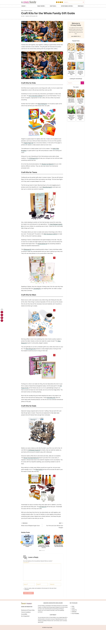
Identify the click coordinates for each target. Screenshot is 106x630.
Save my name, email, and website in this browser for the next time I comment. (40, 589)
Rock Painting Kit (42, 103)
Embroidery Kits (51, 397)
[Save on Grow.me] (2, 323)
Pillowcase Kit (27, 249)
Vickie (23, 16)
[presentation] (27, 539)
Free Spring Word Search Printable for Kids (80, 73)
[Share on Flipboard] (2, 317)
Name (26, 584)
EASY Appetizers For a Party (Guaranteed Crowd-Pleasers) (80, 55)
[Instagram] (60, 2)
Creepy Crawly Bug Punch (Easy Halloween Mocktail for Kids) (71, 117)
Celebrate (74, 611)
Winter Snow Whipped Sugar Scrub (30, 524)
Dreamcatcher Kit (42, 243)
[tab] (41, 550)
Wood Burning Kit (47, 187)
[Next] (62, 542)
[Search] (82, 82)
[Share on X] (2, 320)
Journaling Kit (37, 288)
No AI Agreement (25, 616)
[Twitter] (58, 2)
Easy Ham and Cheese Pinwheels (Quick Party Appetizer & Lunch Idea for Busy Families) (71, 56)
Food (73, 606)
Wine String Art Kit (30, 348)
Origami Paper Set (28, 142)
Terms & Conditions (26, 612)
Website (52, 584)
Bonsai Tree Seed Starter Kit (31, 457)
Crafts (73, 608)
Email (39, 584)
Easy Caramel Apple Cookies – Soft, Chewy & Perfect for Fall (71, 100)
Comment (26, 562)
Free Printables (75, 613)
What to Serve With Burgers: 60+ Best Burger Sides (71, 73)
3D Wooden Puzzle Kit (34, 450)
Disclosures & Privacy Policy (28, 610)
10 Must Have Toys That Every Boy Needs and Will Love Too (43, 546)
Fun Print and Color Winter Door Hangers (54, 525)
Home (22, 10)
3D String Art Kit (33, 158)
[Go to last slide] (21, 542)
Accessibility (24, 614)
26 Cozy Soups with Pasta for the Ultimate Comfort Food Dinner (80, 101)
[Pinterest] (62, 2)
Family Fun (74, 610)
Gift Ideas (30, 10)
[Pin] (61, 53)
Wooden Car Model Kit (48, 164)
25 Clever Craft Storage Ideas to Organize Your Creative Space (80, 117)
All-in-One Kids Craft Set (35, 95)
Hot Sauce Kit (42, 506)
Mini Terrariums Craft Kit (50, 234)
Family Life (26, 10)
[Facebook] (57, 2)
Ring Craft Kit (39, 469)
